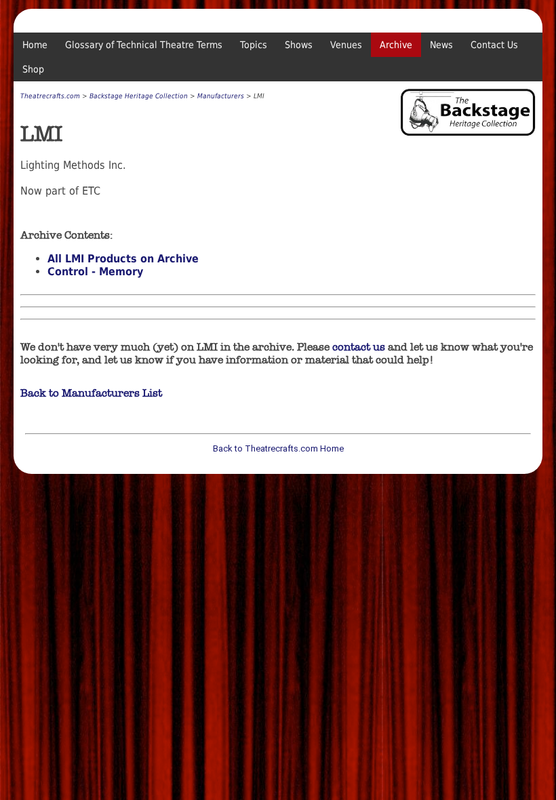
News (441, 44)
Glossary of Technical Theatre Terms (143, 44)
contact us (358, 346)
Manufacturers (220, 96)
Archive (396, 44)
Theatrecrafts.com (50, 96)
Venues (346, 44)
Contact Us (494, 44)
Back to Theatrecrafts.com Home (278, 448)
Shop (33, 69)
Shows (299, 44)
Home (34, 44)
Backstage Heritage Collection (139, 96)
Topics (253, 44)
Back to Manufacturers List (91, 392)
